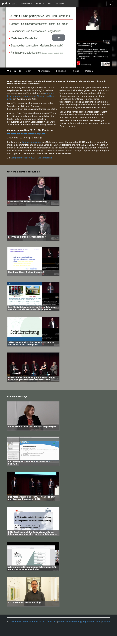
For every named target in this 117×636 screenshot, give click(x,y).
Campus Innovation (31, 142)
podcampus (9, 3)
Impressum (88, 622)
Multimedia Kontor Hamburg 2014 (27, 622)
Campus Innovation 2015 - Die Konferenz (31, 158)
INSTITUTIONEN (56, 3)
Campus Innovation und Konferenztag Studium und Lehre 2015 (31, 96)
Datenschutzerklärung (69, 622)
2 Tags (75, 71)
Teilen (28, 71)
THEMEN (25, 3)
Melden (89, 71)
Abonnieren (44, 71)
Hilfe (98, 622)
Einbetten (61, 71)
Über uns (52, 622)
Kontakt (106, 622)
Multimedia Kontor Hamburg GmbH (27, 134)
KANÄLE (40, 3)
